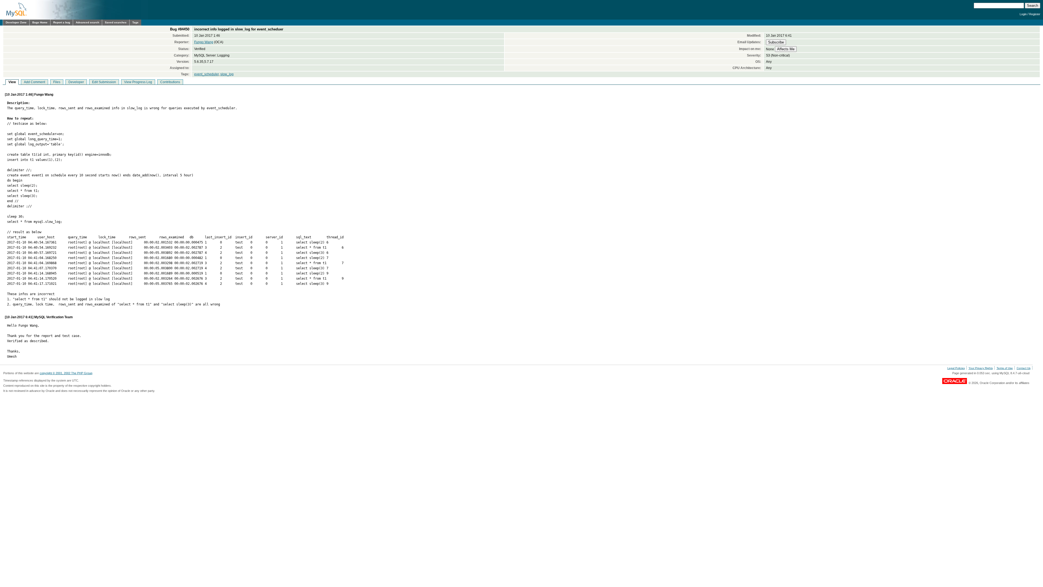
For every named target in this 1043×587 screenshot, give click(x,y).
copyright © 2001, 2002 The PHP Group (66, 373)
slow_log (227, 74)
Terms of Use (1005, 368)
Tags (135, 22)
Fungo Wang (203, 42)
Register (1034, 14)
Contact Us (1024, 368)
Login (1023, 14)
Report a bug (61, 22)
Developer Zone (16, 22)
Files (56, 82)
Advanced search (87, 22)
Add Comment (34, 82)
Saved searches (116, 22)
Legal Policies (956, 368)
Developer (76, 82)
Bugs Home (40, 22)
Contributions (170, 82)
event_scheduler (206, 74)
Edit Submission (104, 82)
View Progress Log (138, 82)
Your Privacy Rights (981, 368)
